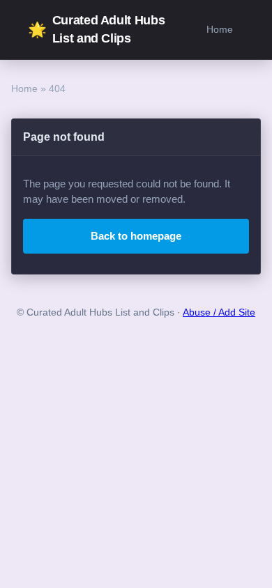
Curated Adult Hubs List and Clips (96, 29)
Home (219, 29)
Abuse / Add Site (219, 312)
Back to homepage (136, 236)
